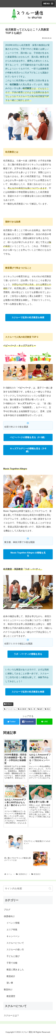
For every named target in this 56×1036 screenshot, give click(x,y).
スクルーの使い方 (15, 949)
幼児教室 (22, 709)
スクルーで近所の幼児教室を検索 (28, 317)
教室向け (8, 989)
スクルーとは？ (11, 1015)
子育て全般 (12, 963)
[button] (50, 888)
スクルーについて (15, 943)
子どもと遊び (13, 956)
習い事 (32, 709)
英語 (48, 709)
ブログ (7, 909)
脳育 (41, 709)
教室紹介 (9, 704)
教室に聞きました (15, 969)
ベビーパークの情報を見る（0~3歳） (28, 437)
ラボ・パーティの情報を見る (28, 654)
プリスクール (10, 709)
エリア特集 (12, 929)
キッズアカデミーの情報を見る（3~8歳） (28, 450)
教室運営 (11, 996)
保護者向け (9, 916)
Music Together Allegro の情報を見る (28, 554)
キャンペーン (13, 936)
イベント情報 (13, 923)
